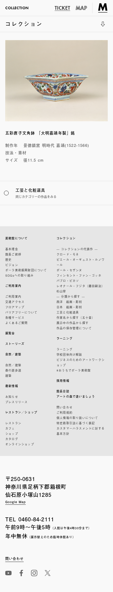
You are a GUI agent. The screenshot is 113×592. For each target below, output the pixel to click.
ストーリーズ (14, 343)
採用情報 (62, 380)
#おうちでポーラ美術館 (73, 370)
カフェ (10, 428)
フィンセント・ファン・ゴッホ (78, 275)
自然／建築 (13, 354)
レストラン (13, 423)
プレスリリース (16, 402)
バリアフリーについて (21, 312)
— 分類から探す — (70, 296)
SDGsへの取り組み (19, 275)
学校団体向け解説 (69, 354)
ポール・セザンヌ (69, 270)
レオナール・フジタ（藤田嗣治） (80, 286)
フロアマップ (14, 307)
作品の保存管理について (74, 328)
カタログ (11, 439)
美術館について (16, 238)
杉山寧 (61, 291)
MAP (81, 7)
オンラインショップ (19, 444)
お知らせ (11, 396)
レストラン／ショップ (21, 412)
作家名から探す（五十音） (75, 317)
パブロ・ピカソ (67, 280)
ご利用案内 (13, 285)
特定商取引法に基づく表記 (75, 423)
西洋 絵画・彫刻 (69, 302)
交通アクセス (14, 302)
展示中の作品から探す (72, 323)
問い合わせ (64, 407)
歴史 (8, 259)
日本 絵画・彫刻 (69, 307)
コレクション (24, 26)
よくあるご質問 (16, 323)
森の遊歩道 (13, 370)
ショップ (11, 433)
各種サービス (14, 317)
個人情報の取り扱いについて (77, 418)
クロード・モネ (67, 254)
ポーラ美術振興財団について (26, 270)
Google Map (15, 501)
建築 (8, 375)
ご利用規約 (64, 412)
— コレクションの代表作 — (77, 249)
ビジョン (11, 265)
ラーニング (64, 338)
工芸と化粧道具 (67, 312)
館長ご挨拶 (13, 254)
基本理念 (11, 249)
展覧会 (10, 333)
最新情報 (11, 386)
